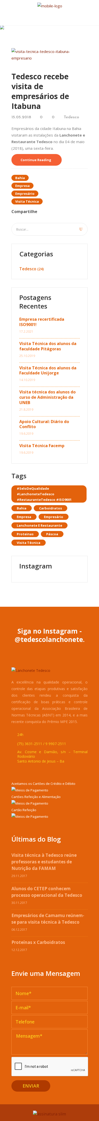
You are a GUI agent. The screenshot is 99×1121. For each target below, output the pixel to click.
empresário (25, 193)
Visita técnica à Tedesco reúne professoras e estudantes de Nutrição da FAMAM (44, 861)
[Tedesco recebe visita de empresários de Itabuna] (49, 54)
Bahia (20, 178)
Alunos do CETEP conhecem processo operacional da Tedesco (46, 892)
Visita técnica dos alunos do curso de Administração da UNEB (47, 397)
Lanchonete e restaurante (39, 525)
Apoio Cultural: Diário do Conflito (44, 424)
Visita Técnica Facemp (41, 445)
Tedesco (71, 117)
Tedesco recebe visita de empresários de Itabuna (40, 91)
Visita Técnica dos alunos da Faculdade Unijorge (47, 370)
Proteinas (25, 534)
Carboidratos (50, 508)
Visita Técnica (27, 201)
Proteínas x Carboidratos (38, 942)
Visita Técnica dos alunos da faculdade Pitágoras (47, 346)
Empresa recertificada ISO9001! (41, 322)
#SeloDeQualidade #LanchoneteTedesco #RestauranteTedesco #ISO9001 (44, 494)
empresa (22, 185)
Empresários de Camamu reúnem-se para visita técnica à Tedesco (47, 919)
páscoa (52, 534)
